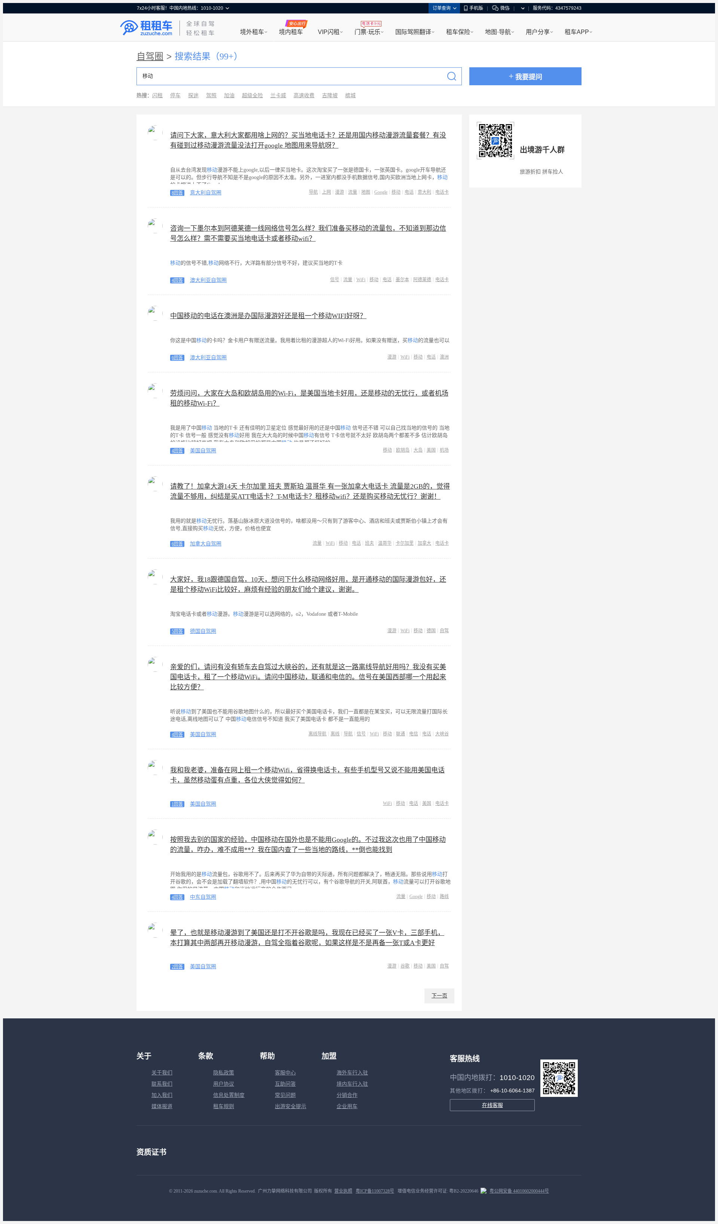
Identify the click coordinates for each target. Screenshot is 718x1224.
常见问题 (285, 1095)
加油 (229, 95)
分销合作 (347, 1095)
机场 (444, 450)
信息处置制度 (229, 1095)
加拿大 (424, 543)
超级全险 (252, 95)
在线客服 (492, 1105)
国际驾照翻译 (413, 32)
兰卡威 (278, 95)
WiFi (360, 279)
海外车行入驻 (352, 1073)
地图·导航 (498, 32)
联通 (400, 734)
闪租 (157, 95)
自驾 (444, 630)
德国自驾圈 (203, 631)
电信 (413, 734)
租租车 (146, 28)
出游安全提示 (290, 1106)
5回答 (177, 631)
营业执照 (343, 1191)
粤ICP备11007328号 (375, 1191)
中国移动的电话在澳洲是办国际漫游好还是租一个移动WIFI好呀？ (268, 316)
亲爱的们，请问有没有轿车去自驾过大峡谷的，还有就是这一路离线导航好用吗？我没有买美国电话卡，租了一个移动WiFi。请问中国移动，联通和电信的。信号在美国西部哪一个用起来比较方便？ (308, 677)
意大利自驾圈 (205, 193)
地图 (365, 192)
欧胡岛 (402, 450)
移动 (396, 192)
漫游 (339, 192)
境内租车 (291, 32)
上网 (326, 192)
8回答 (177, 193)
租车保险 (458, 32)
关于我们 (161, 1073)
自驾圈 (149, 56)
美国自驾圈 (203, 450)
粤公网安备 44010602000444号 (519, 1191)
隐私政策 (223, 1073)
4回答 (177, 280)
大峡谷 (442, 734)
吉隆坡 (330, 95)
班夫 (369, 543)
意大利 (424, 192)
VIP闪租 (329, 32)
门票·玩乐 (367, 32)
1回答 (177, 804)
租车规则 (223, 1106)
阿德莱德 (422, 279)
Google (380, 192)
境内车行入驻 (352, 1084)
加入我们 (161, 1095)
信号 (334, 279)
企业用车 (347, 1106)
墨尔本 (402, 279)
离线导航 (317, 734)
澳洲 (444, 357)
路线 (444, 896)
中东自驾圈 (203, 897)
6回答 (177, 357)
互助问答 (285, 1084)
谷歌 (405, 966)
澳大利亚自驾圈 (208, 280)
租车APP (577, 32)
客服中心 (285, 1073)
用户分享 (538, 32)
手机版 (476, 8)
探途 (193, 95)
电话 (409, 192)
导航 (313, 192)
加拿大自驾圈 (205, 544)
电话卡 (442, 192)
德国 (431, 630)
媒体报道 (161, 1106)
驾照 (211, 95)
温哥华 (385, 543)
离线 (335, 734)
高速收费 (304, 95)
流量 (352, 192)
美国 (431, 450)
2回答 (177, 966)
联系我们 (161, 1084)
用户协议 (223, 1084)
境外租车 (252, 32)
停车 (175, 95)
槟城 (350, 95)
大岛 (418, 450)
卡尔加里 (405, 543)
